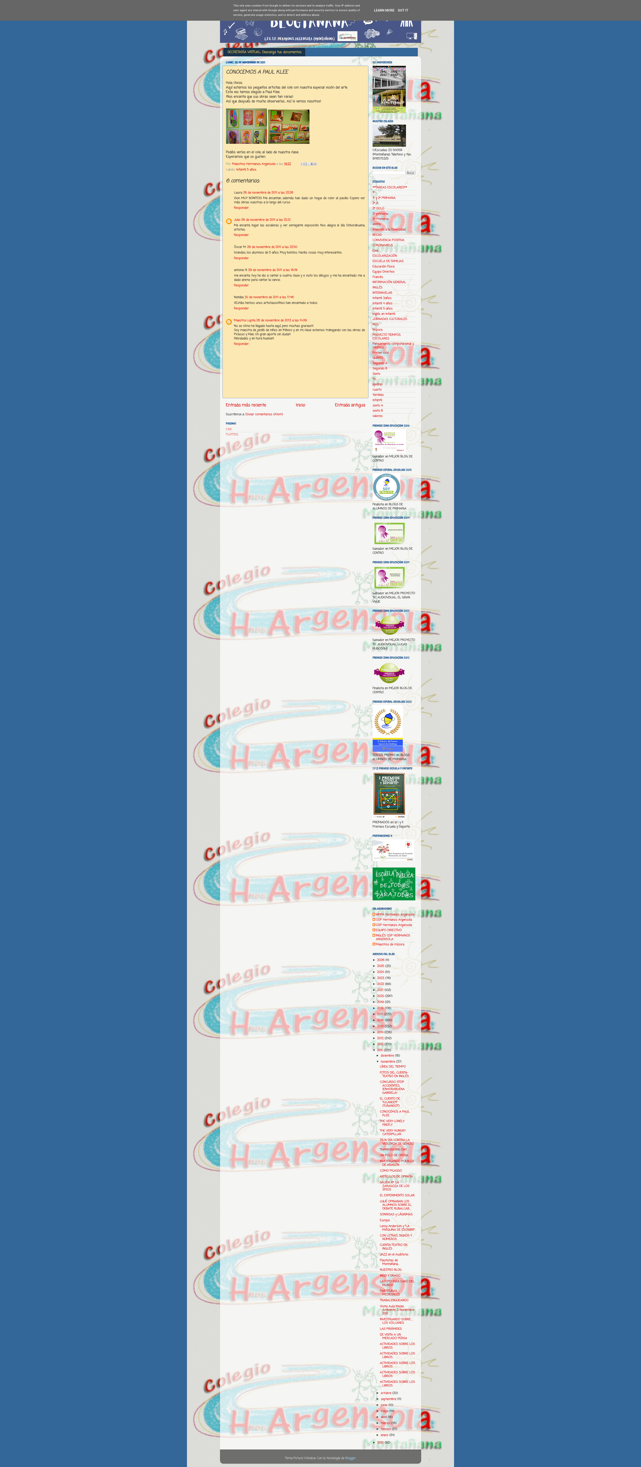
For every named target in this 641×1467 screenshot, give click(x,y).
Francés (378, 277)
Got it (403, 10)
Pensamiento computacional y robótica (393, 345)
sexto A (378, 405)
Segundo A (380, 363)
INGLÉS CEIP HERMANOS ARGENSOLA (393, 937)
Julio (237, 220)
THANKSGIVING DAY (393, 1149)
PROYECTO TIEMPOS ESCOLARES (387, 337)
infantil (377, 400)
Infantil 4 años (382, 303)
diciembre (388, 1055)
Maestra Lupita (244, 320)
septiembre (389, 1399)
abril (384, 1417)
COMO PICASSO (391, 1170)
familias (378, 394)
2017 (380, 1014)
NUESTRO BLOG (391, 1270)
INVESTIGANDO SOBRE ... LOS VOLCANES (396, 1321)
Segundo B (380, 368)
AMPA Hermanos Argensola (395, 915)
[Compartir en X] (308, 164)
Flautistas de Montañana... (389, 1262)
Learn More (384, 10)
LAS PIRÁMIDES (391, 1329)
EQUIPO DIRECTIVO (389, 930)
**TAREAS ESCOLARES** (390, 187)
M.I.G (376, 324)
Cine (375, 250)
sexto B (378, 410)
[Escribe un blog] (305, 164)
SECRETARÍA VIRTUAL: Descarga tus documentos (265, 52)
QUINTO (378, 358)
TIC (375, 379)
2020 (381, 996)
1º (374, 192)
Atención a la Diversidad (389, 229)
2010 (381, 1442)
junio (384, 1405)
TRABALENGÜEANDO (394, 1300)
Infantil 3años (382, 298)
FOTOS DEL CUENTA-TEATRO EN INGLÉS (394, 1074)
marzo (386, 1423)
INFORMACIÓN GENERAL (389, 282)
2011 (380, 1050)
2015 (381, 1026)
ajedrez (378, 384)
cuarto (377, 389)
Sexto (376, 373)
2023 (381, 978)
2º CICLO (378, 208)
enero (385, 1435)
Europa (385, 1220)
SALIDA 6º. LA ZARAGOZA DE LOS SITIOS (394, 1186)
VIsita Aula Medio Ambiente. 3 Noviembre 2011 (397, 1310)
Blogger (350, 1458)
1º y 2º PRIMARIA (384, 198)
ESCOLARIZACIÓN (385, 256)
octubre (386, 1393)
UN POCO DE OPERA (394, 1155)
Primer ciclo (381, 352)
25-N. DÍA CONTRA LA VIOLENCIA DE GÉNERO (397, 1142)
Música (377, 329)
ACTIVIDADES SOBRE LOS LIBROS (397, 1346)
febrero (386, 1429)
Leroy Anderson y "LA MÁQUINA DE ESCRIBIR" (397, 1228)
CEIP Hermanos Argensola (394, 920)
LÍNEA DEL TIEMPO (393, 1066)
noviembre (388, 1061)
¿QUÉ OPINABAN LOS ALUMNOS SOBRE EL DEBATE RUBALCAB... (396, 1205)
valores (378, 416)
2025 (381, 966)
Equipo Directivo (383, 271)
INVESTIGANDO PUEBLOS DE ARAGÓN (397, 1163)
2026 (381, 960)
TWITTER (232, 434)
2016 (381, 1020)
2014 (380, 1032)
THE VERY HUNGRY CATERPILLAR (393, 1132)
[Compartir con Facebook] (312, 164)
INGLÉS (377, 287)
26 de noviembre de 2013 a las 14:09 (281, 320)
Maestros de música (390, 944)
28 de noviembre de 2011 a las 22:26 (268, 192)
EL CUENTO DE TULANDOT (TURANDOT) (390, 1102)
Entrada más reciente (246, 405)
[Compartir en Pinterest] (315, 164)
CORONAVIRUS (383, 245)
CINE (229, 429)
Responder (241, 207)
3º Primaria (380, 219)
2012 (380, 1044)
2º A (375, 203)
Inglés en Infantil (384, 314)
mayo (385, 1411)
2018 (381, 1008)
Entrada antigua (350, 405)
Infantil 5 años (246, 169)
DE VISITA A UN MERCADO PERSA (393, 1336)
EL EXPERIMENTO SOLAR (397, 1195)
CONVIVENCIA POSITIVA (388, 240)
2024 (381, 972)
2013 (381, 1038)
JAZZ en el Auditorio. (394, 1254)
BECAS (377, 235)
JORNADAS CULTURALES (390, 319)
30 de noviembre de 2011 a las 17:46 (269, 297)
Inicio (300, 405)
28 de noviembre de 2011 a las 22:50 (272, 247)
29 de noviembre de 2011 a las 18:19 (272, 270)
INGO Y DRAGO (390, 1275)
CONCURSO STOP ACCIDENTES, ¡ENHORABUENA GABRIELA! (392, 1087)
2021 (380, 990)
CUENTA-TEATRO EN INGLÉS (393, 1247)
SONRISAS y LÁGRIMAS (396, 1214)
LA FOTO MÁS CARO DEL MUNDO (397, 1283)
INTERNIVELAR (382, 293)
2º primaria (380, 214)
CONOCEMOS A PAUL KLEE (395, 1113)
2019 (381, 1002)
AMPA (377, 224)
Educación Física (383, 266)
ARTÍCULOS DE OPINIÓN (396, 1176)
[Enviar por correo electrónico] (302, 164)
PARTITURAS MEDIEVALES (390, 1293)
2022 (381, 984)
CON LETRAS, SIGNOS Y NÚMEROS (396, 1237)
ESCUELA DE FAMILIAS (388, 261)
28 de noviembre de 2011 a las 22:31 (266, 220)
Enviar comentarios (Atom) (264, 414)
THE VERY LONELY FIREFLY (392, 1123)
